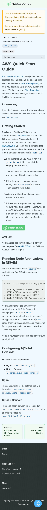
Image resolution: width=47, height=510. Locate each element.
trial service (12, 117)
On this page (10, 57)
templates (22, 136)
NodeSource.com (10, 469)
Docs (4, 454)
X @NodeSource (10, 473)
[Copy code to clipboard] (42, 283)
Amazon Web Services (12, 76)
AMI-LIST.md (25, 246)
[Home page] (4, 38)
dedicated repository (30, 83)
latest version (11, 29)
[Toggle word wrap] (37, 283)
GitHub (5, 488)
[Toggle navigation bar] (4, 4)
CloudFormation (32, 90)
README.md (8, 146)
